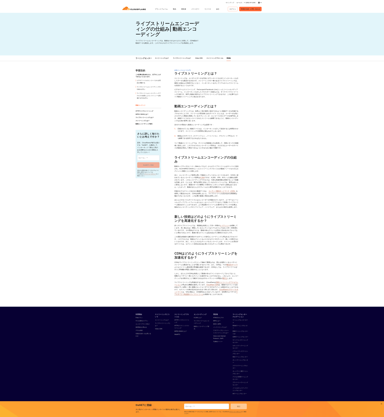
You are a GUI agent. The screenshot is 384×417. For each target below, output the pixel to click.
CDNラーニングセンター (240, 337)
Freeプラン (139, 317)
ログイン (233, 9)
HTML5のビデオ (218, 317)
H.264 (202, 177)
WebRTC (177, 334)
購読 (238, 406)
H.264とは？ (198, 317)
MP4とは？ (216, 321)
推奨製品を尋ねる (141, 327)
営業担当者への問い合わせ (250, 9)
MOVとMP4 (217, 324)
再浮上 (224, 278)
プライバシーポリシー (150, 174)
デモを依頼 (139, 330)
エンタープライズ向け (143, 324)
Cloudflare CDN (212, 285)
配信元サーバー (232, 265)
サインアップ (230, 3)
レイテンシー (225, 225)
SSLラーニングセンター (240, 357)
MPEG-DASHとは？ (180, 331)
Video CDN (198, 58)
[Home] (134, 9)
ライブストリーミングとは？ (182, 58)
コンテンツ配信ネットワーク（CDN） (222, 191)
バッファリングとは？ (220, 327)
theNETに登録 (148, 165)
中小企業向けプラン (142, 321)
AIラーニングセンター (240, 393)
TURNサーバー (218, 341)
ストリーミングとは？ (162, 58)
